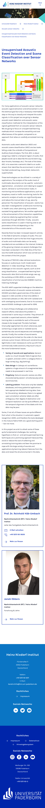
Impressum (25, 696)
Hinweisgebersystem (25, 744)
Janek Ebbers (12, 599)
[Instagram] (12, 757)
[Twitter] (22, 710)
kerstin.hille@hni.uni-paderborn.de (22, 684)
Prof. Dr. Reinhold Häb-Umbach (22, 513)
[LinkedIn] (15, 710)
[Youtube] (29, 710)
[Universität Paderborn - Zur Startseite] (5, 4)
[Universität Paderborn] (22, 793)
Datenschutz (34, 741)
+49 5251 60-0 (22, 781)
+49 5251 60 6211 (22, 678)
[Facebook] (19, 757)
